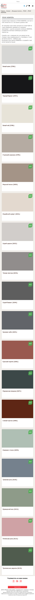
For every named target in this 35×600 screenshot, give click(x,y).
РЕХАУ (24, 11)
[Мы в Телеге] (20, 581)
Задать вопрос (17, 587)
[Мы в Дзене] (13, 581)
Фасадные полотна (17, 11)
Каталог (8, 11)
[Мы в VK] (17, 581)
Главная (3, 11)
